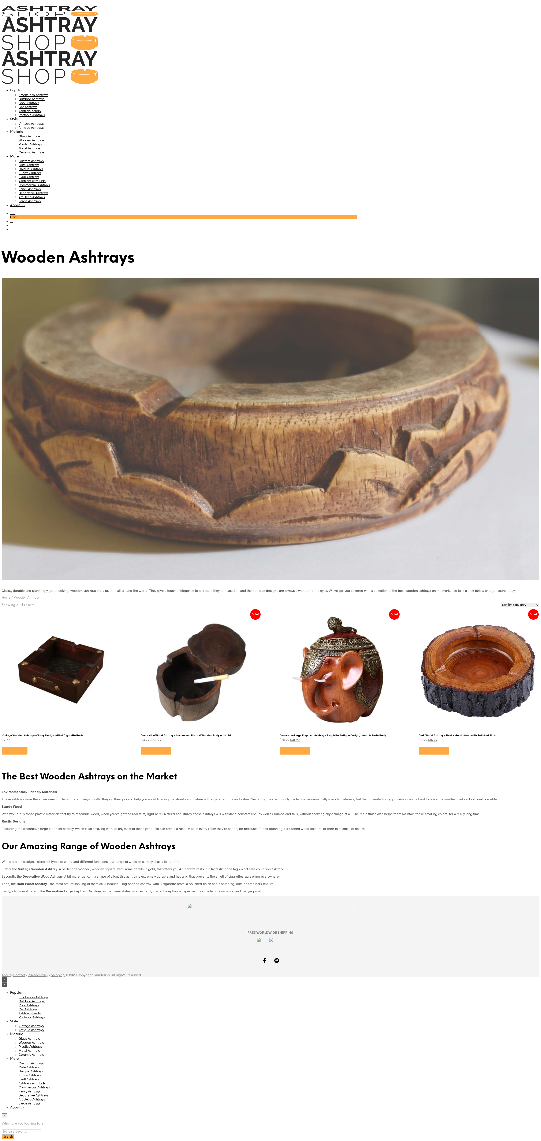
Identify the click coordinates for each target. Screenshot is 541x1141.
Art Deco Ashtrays (32, 197)
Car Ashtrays (28, 107)
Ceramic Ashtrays (32, 152)
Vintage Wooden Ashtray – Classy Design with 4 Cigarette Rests (42, 735)
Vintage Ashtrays (31, 123)
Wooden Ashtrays (32, 140)
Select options (156, 750)
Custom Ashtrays (31, 161)
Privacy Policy (38, 975)
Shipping (58, 975)
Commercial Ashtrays (34, 185)
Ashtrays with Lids (32, 181)
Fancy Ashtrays (30, 189)
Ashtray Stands (30, 111)
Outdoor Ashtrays (32, 99)
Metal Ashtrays (30, 148)
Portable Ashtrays (32, 115)
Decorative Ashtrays (33, 193)
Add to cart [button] (14, 750)
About (6, 975)
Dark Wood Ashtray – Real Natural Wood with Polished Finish (458, 735)
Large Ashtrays (30, 201)
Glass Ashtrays (30, 136)
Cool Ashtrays (29, 103)
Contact (19, 975)
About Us (17, 205)
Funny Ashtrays (30, 173)
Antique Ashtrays (31, 127)
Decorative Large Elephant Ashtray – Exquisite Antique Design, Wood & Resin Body (333, 735)
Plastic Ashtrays (30, 144)
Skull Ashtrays (29, 177)
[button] (12, 213)
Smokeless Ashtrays (33, 95)
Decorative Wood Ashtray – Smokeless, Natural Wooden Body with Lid (186, 735)
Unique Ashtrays (31, 169)
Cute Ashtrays (29, 165)
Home (6, 597)
